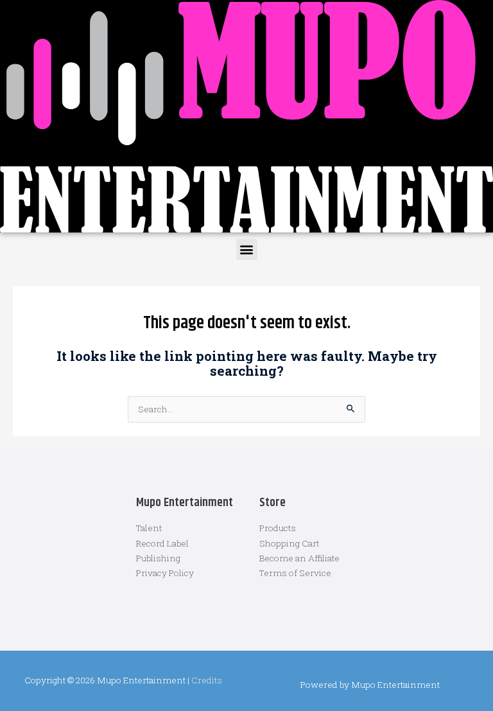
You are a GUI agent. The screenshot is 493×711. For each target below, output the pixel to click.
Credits (206, 680)
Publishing (158, 558)
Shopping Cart (289, 543)
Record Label (162, 543)
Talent (149, 528)
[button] (246, 249)
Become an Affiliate (299, 558)
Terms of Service (295, 573)
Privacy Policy (165, 573)
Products (277, 528)
